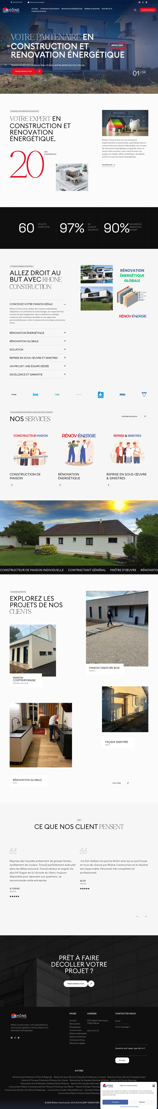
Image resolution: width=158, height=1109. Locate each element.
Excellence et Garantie (26, 374)
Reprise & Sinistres (92, 9)
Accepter (115, 1102)
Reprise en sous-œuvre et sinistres (34, 357)
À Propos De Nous (38, 11)
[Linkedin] (146, 2)
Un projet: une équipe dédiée (29, 366)
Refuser (142, 1102)
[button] (154, 1086)
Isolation (16, 349)
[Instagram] (143, 2)
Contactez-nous (148, 10)
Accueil (34, 9)
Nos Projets (107, 9)
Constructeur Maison (49, 9)
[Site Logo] (11, 10)
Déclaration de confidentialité (129, 1106)
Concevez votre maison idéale (31, 304)
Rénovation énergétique (27, 332)
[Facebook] (139, 2)
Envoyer (122, 1060)
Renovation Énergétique (71, 9)
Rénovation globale (24, 341)
